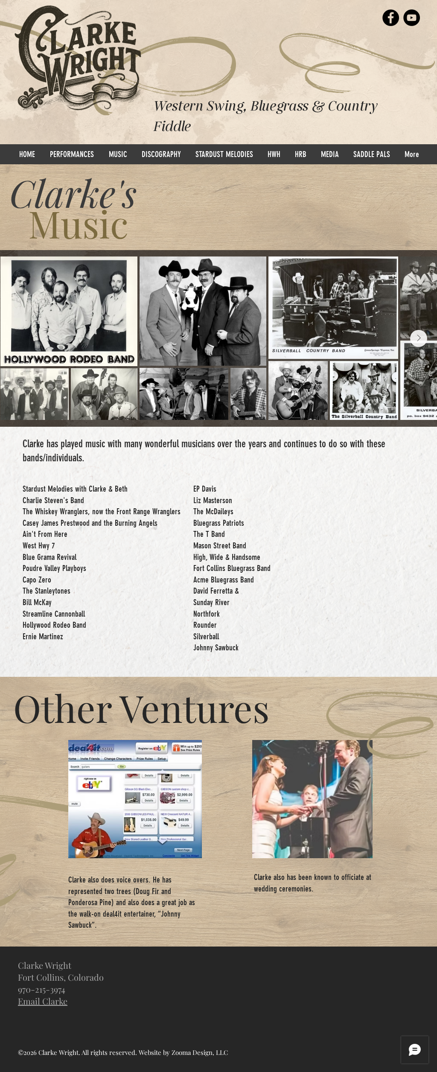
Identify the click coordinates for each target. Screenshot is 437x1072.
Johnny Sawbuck (216, 648)
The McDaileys (213, 511)
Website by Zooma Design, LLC (183, 1052)
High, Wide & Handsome (226, 557)
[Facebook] (390, 17)
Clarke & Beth (108, 489)
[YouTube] (411, 17)
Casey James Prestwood (56, 523)
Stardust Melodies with (56, 489)
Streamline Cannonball (54, 614)
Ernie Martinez (43, 636)
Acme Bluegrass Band (223, 580)
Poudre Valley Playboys (54, 568)
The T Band (209, 534)
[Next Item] (418, 338)
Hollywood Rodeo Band (54, 625)
